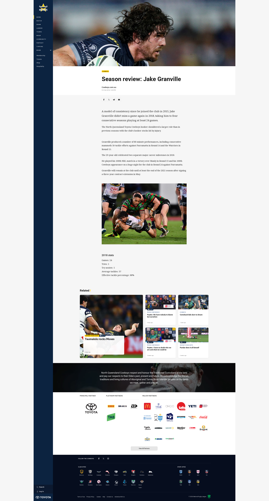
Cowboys (105, 71)
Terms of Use (81, 497)
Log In (41, 491)
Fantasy (40, 43)
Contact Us (110, 497)
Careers (99, 497)
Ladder (40, 28)
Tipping (40, 46)
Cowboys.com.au (109, 87)
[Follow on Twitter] (103, 458)
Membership (41, 55)
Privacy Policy (90, 497)
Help (104, 497)
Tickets (39, 59)
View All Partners (144, 448)
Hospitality (40, 66)
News (39, 17)
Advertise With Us (120, 497)
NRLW (39, 35)
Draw (39, 24)
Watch (39, 21)
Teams (39, 32)
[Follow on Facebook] (99, 458)
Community (41, 39)
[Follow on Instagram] (108, 458)
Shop (38, 63)
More (39, 50)
